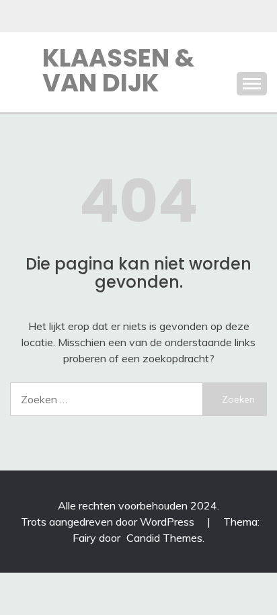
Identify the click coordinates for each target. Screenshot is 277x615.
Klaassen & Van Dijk (118, 70)
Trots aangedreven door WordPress (109, 521)
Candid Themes (164, 537)
